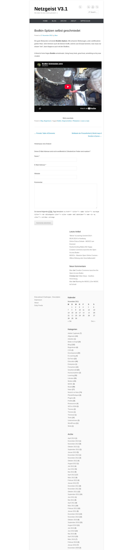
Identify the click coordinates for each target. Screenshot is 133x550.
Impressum (85, 21)
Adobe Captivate (73, 333)
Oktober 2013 (72, 446)
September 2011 (73, 494)
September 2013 (73, 449)
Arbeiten (71, 339)
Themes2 (71, 415)
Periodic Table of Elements (44, 133)
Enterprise (71, 364)
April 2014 (71, 438)
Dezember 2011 (73, 486)
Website (37, 173)
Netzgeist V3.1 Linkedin (88, 7)
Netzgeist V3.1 (51, 9)
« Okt (69, 321)
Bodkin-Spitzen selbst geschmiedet (57, 30)
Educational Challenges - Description (47, 297)
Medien (70, 381)
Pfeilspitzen (76, 121)
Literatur (70, 378)
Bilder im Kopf (73, 342)
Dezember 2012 (73, 455)
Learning (71, 375)
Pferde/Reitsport (73, 395)
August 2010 (72, 525)
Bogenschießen (67, 121)
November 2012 (73, 458)
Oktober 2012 (72, 461)
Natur (70, 389)
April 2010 (71, 536)
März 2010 (71, 539)
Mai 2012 (71, 472)
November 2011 (73, 489)
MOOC (70, 384)
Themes (70, 409)
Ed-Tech (71, 359)
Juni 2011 (71, 497)
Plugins (70, 398)
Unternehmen (72, 420)
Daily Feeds (38, 305)
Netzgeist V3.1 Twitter (80, 7)
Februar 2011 (72, 508)
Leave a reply (85, 121)
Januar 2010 (72, 545)
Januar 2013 (72, 452)
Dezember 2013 (73, 441)
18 (83, 313)
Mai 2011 (71, 500)
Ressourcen (72, 403)
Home (45, 21)
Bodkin (59, 121)
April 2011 (71, 503)
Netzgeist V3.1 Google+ (84, 7)
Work (69, 426)
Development (72, 353)
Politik (70, 401)
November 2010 (73, 517)
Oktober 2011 (72, 491)
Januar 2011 (72, 511)
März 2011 (71, 505)
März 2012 (71, 477)
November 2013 (73, 444)
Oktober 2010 (72, 520)
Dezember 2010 (73, 514)
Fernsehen (71, 367)
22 (72, 315)
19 (89, 313)
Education (71, 361)
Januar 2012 (72, 483)
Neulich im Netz (73, 392)
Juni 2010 (71, 531)
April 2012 (71, 475)
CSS (69, 350)
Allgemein (71, 336)
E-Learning (71, 356)
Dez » (93, 321)
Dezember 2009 (73, 548)
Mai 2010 (71, 534)
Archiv (63, 21)
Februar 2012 (72, 480)
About (73, 21)
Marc (56, 35)
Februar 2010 (72, 542)
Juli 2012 (71, 466)
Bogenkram (47, 121)
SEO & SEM (72, 406)
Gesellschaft (72, 370)
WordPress (71, 423)
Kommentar (38, 182)
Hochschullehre (73, 373)
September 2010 (73, 522)
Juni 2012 (71, 469)
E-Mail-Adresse (39, 165)
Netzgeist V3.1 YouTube (92, 7)
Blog (54, 21)
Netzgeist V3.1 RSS (97, 7)
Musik (70, 387)
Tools (69, 417)
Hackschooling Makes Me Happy (80, 247)
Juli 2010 (71, 528)
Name (36, 156)
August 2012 (72, 463)
